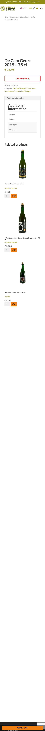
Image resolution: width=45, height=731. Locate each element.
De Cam (16, 88)
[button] (24, 8)
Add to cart (22, 728)
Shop (11, 17)
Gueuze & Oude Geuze (21, 17)
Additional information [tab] (15, 98)
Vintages (27, 91)
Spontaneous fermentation (14, 91)
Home (6, 17)
